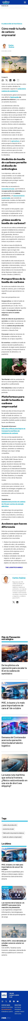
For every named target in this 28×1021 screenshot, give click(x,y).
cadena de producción (10, 826)
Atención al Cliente (7, 1013)
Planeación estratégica (12, 25)
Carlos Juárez (11, 48)
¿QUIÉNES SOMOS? (19, 1013)
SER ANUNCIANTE (6, 1011)
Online (11, 995)
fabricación (14, 99)
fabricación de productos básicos (13, 834)
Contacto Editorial (7, 1009)
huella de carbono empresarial (12, 838)
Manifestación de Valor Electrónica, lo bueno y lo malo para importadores (11, 7)
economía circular (8, 190)
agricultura (15, 142)
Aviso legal (18, 1015)
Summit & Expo (14, 996)
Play (10, 998)
